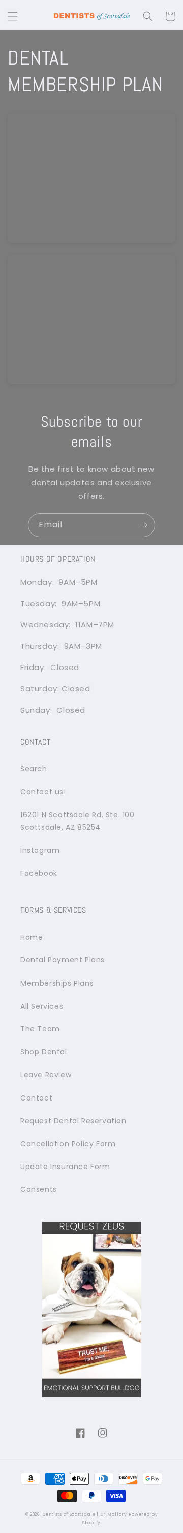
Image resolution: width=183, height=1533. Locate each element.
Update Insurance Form (65, 1166)
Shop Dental (43, 1052)
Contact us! (43, 792)
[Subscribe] (143, 525)
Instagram (39, 850)
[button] (13, 16)
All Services (41, 1006)
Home (31, 937)
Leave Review (45, 1075)
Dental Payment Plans (62, 960)
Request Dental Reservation (73, 1121)
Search (33, 768)
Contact (36, 1098)
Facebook (38, 873)
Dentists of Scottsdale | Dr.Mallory (84, 1514)
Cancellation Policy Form (67, 1144)
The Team (40, 1029)
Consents (38, 1189)
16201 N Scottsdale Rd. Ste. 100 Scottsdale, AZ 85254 (77, 821)
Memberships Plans (57, 983)
